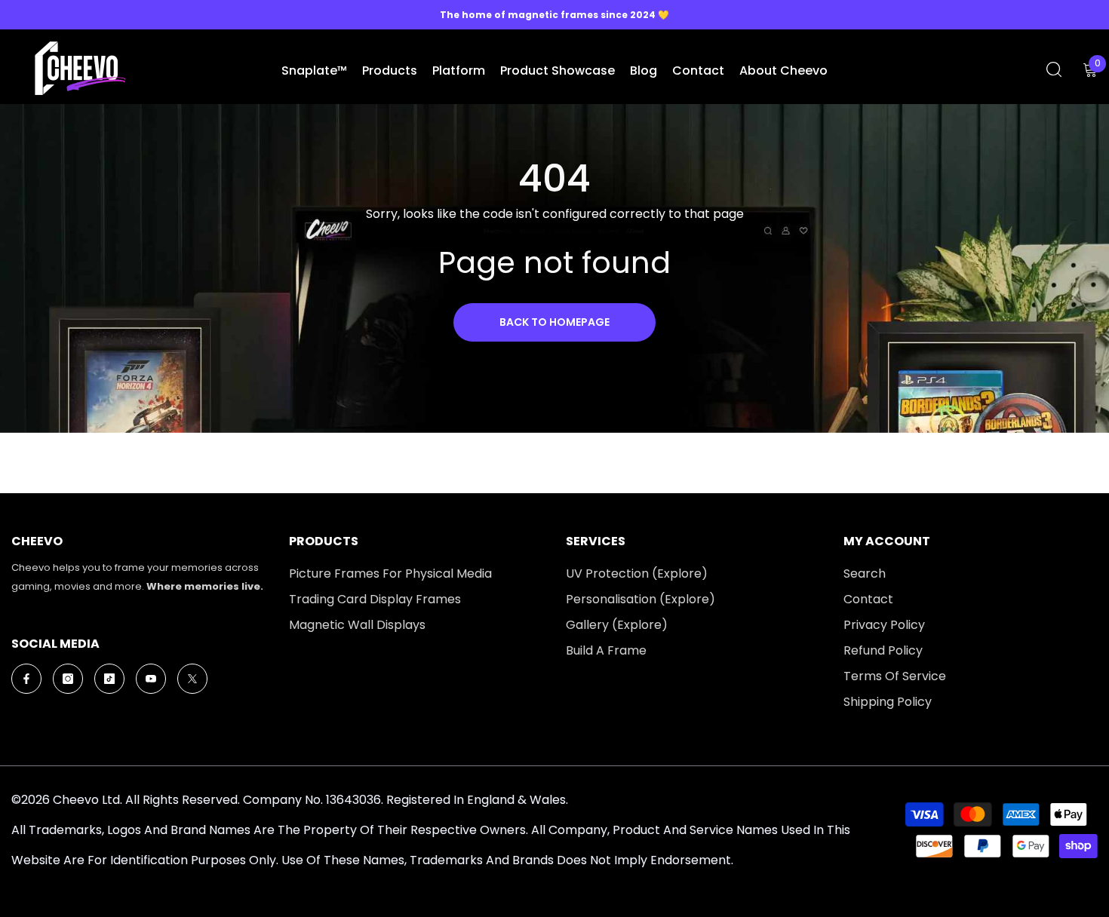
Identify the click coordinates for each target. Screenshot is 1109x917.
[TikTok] (109, 679)
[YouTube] (151, 679)
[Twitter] (192, 679)
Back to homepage (554, 322)
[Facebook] (26, 679)
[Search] (1053, 69)
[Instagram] (68, 679)
